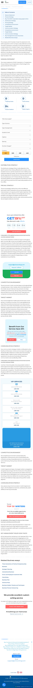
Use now (11, 339)
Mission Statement (10, 15)
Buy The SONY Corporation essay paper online (16, 18)
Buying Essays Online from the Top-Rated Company (16, 648)
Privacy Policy (18, 681)
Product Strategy (9, 17)
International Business (8, 571)
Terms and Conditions (9, 681)
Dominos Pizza (6, 582)
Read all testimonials (15, 614)
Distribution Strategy (10, 20)
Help (21, 339)
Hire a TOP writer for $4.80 (16, 516)
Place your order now (16, 606)
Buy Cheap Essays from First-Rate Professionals (16, 645)
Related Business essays (11, 37)
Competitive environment (11, 24)
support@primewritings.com (16, 264)
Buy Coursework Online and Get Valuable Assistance (16, 642)
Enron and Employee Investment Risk (12, 574)
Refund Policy (25, 681)
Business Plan (6, 579)
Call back (16, 656)
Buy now (16, 275)
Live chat (16, 272)
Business (4, 566)
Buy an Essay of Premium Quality (16, 643)
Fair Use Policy (16, 682)
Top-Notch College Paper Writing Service (16, 649)
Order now (22, 2)
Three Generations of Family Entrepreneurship (14, 564)
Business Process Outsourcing (10, 587)
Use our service (16, 231)
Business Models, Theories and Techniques (13, 585)
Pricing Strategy (9, 22)
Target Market (8, 26)
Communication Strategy (11, 28)
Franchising (5, 577)
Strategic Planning (7, 569)
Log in (29, 2)
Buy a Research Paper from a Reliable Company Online (16, 646)
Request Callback (16, 267)
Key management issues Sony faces (14, 35)
